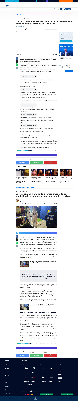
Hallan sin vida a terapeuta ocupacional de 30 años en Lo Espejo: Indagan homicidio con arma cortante (43, 262)
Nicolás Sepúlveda (20, 26)
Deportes (27, 9)
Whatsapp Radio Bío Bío (67, 394)
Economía (23, 9)
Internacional (17, 9)
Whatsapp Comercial (47, 394)
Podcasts (6, 9)
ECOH (25, 290)
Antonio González (23, 198)
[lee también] (24, 264)
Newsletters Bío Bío (41, 1)
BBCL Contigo (49, 9)
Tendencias (33, 9)
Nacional (11, 9)
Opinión (37, 9)
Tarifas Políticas (8, 393)
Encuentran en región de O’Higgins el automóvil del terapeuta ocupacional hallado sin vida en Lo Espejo (42, 305)
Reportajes (7, 386)
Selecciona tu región (10, 1)
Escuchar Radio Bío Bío (66, 1)
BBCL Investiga (43, 9)
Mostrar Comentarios (36, 155)
